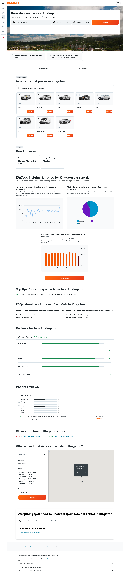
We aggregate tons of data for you (29, 567)
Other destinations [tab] (57, 521)
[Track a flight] (3, 26)
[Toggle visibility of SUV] (93, 221)
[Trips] (3, 32)
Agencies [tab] (22, 521)
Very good (24, 402)
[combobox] (16, 17)
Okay (22, 406)
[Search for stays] (3, 13)
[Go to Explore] (3, 22)
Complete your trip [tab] (42, 521)
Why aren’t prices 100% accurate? (29, 570)
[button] (3, 3)
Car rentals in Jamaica (35, 546)
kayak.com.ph (19, 546)
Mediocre (24, 410)
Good (22, 404)
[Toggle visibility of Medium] (80, 221)
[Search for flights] (3, 9)
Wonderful (24, 400)
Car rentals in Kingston (49, 546)
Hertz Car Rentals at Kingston (61, 436)
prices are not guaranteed (54, 558)
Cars (26, 546)
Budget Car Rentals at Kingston (28, 436)
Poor (22, 412)
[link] (64, 278)
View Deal (30, 111)
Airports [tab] (30, 521)
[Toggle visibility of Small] (79, 224)
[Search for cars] (3, 17)
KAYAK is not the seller (25, 564)
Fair (22, 408)
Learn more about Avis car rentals (30, 532)
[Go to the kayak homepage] (13, 3)
